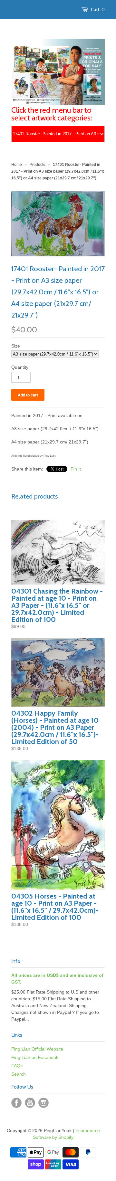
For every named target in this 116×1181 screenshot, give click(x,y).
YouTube (30, 1103)
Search (18, 1074)
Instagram (43, 1103)
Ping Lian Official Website (37, 1049)
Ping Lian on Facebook (34, 1057)
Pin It (76, 468)
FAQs (17, 1065)
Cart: (98, 10)
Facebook (16, 1103)
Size (15, 345)
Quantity (19, 367)
